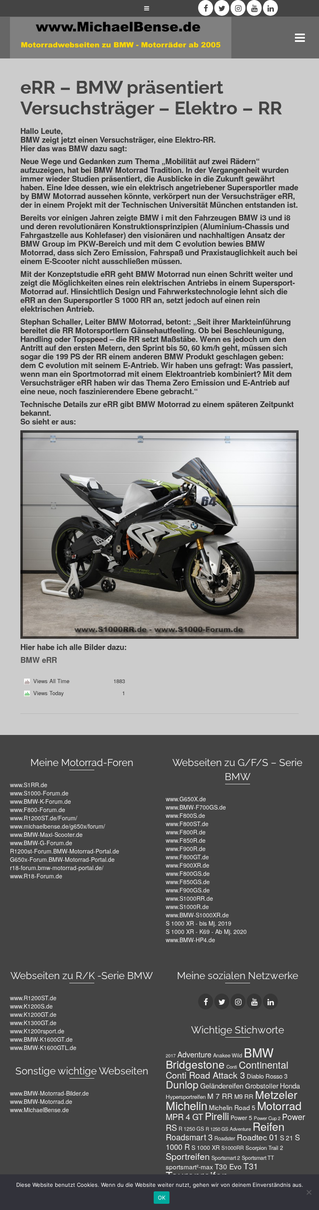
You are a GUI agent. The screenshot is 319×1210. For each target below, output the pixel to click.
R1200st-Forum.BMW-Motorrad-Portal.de (64, 851)
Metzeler (276, 1094)
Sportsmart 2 (225, 1158)
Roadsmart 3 (189, 1137)
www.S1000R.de (187, 906)
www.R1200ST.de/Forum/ (43, 818)
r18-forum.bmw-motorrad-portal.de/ (56, 867)
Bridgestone (195, 1064)
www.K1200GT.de (33, 1014)
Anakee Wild (227, 1055)
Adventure (194, 1054)
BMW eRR (38, 659)
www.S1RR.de (28, 785)
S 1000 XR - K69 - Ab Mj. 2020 (206, 931)
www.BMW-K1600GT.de (41, 1039)
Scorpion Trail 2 (264, 1148)
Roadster (224, 1138)
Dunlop (182, 1084)
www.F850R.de (186, 840)
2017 (171, 1055)
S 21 (286, 1137)
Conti (231, 1066)
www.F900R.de (186, 848)
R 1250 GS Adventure (228, 1128)
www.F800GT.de (187, 857)
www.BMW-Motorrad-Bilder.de (49, 1093)
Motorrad (279, 1105)
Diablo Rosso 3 (267, 1076)
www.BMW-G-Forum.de (41, 843)
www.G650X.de (186, 799)
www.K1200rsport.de (37, 1031)
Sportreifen (188, 1155)
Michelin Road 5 (232, 1107)
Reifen (269, 1126)
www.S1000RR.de (189, 898)
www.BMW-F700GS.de (196, 807)
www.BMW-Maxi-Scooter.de (46, 834)
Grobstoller (261, 1086)
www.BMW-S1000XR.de (197, 915)
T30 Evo (228, 1166)
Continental (263, 1064)
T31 (250, 1166)
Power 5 (241, 1117)
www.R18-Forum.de (36, 876)
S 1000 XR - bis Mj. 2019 (198, 923)
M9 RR (243, 1096)
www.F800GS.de (188, 873)
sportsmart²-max (189, 1166)
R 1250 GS (191, 1128)
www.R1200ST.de (33, 998)
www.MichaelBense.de (39, 1110)
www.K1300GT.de (33, 1022)
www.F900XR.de (187, 865)
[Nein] (308, 1192)
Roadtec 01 (257, 1136)
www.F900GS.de (188, 890)
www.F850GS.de (188, 882)
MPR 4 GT (184, 1117)
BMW (259, 1052)
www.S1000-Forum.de (39, 793)
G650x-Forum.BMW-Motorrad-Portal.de (62, 859)
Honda (290, 1086)
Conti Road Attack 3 (205, 1074)
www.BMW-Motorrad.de (41, 1101)
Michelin (186, 1105)
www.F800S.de (185, 815)
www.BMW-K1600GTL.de (43, 1047)
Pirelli (217, 1115)
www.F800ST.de (187, 824)
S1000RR (232, 1148)
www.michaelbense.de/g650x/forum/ (57, 826)
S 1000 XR (205, 1147)
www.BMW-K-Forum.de (40, 801)
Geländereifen (221, 1086)
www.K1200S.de (31, 1006)
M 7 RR (220, 1096)
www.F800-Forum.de (37, 809)
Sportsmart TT (258, 1158)
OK (162, 1197)
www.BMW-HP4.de (190, 940)
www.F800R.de (186, 832)
